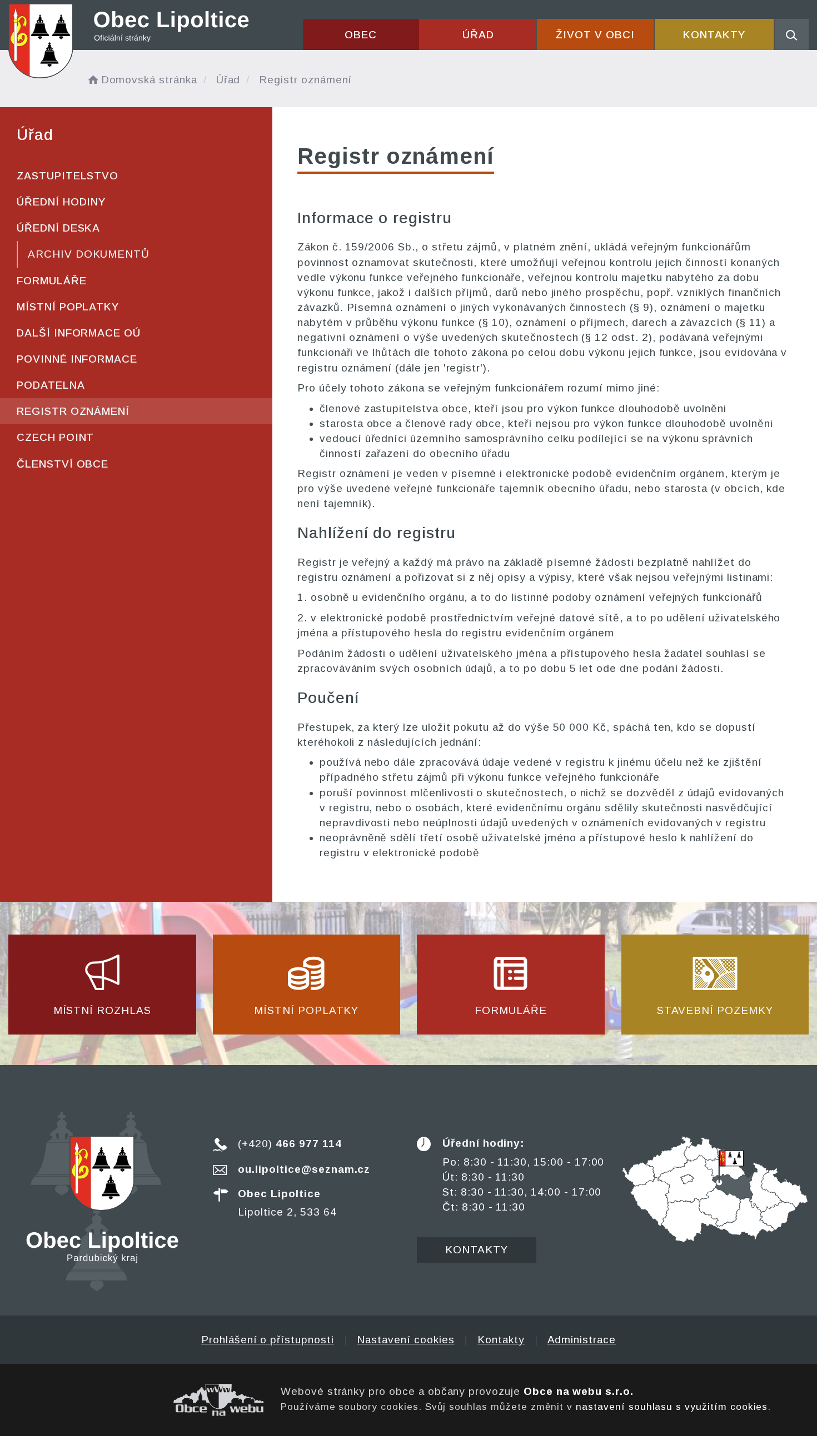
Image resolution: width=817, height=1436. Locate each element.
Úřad (478, 35)
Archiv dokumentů (89, 254)
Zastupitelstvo (67, 176)
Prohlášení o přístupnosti (267, 1339)
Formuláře (52, 281)
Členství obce (62, 464)
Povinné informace (77, 359)
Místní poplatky (68, 307)
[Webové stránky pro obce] (136, 1400)
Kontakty (714, 35)
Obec (361, 35)
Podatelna (51, 385)
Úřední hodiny (61, 202)
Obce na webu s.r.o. (579, 1391)
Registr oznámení (73, 411)
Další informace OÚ (79, 333)
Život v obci (595, 35)
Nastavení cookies (405, 1339)
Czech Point (55, 437)
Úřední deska (58, 228)
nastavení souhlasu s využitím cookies (672, 1406)
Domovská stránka (149, 80)
